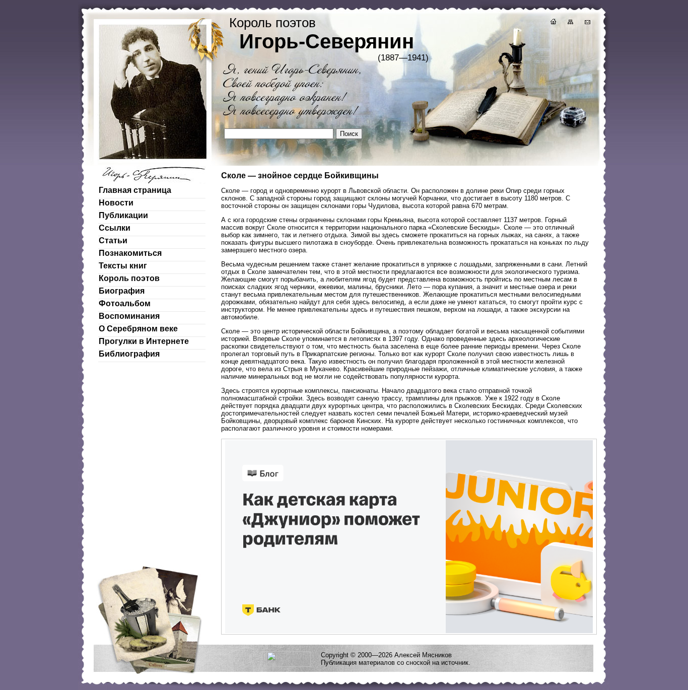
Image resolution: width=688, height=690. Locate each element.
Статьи (113, 240)
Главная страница (135, 190)
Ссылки (114, 228)
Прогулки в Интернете (144, 341)
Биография (122, 291)
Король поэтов (129, 278)
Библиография (129, 354)
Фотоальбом (125, 303)
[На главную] (552, 23)
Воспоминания (129, 316)
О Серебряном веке (138, 328)
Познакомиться (130, 253)
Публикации (123, 215)
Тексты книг (123, 265)
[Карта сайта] (570, 23)
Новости (116, 202)
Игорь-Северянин (326, 41)
